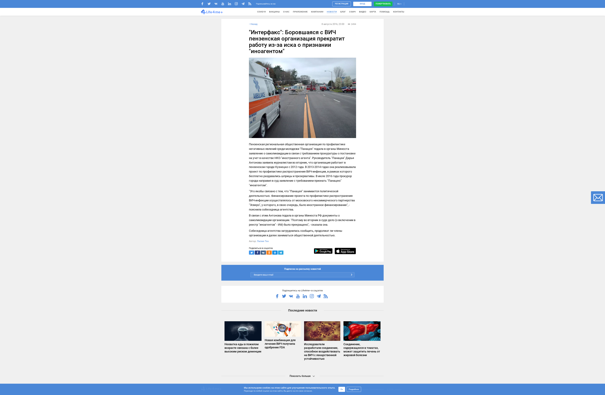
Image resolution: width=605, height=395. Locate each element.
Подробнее (354, 389)
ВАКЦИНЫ (274, 11)
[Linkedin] (231, 4)
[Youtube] (224, 4)
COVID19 (261, 11)
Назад (254, 24)
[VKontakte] (217, 4)
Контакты (398, 11)
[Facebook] (204, 4)
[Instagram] (238, 4)
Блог (343, 11)
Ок (341, 389)
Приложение (300, 11)
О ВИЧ (352, 11)
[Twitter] (211, 4)
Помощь (385, 11)
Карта (373, 11)
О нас (286, 11)
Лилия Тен (263, 241)
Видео (362, 11)
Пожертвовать (383, 4)
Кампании (317, 11)
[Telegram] (245, 4)
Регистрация (341, 4)
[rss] (249, 4)
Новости (332, 11)
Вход (362, 4)
